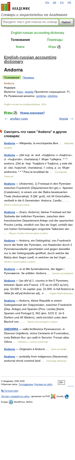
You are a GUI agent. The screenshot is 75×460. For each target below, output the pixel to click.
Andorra (9, 143)
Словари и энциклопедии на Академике (34, 15)
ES (62, 3)
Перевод (28, 77)
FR (69, 3)
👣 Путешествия (9, 391)
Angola (63, 118)
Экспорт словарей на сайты (15, 396)
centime (41, 96)
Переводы (55, 39)
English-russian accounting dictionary (37, 32)
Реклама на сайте (43, 384)
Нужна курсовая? (32, 112)
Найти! (66, 22)
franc (20, 91)
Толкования (20, 39)
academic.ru (15, 6)
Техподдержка (26, 384)
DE (54, 3)
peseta (29, 91)
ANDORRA (11, 329)
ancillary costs (19, 118)
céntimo (53, 96)
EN (47, 3)
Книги (20, 46)
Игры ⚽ (54, 46)
